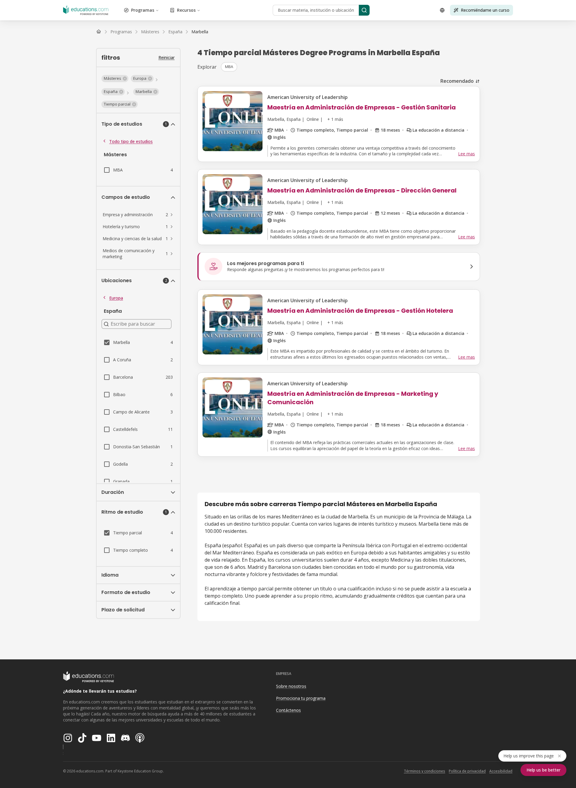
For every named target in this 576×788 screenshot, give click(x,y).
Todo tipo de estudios (131, 141)
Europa (116, 298)
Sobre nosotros (291, 686)
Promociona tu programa (301, 698)
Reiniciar (166, 57)
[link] (199, 32)
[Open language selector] (442, 10)
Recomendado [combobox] (457, 81)
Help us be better (543, 770)
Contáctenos (288, 710)
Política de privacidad (467, 771)
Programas (142, 10)
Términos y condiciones (424, 771)
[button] (114, 78)
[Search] (364, 10)
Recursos (186, 10)
